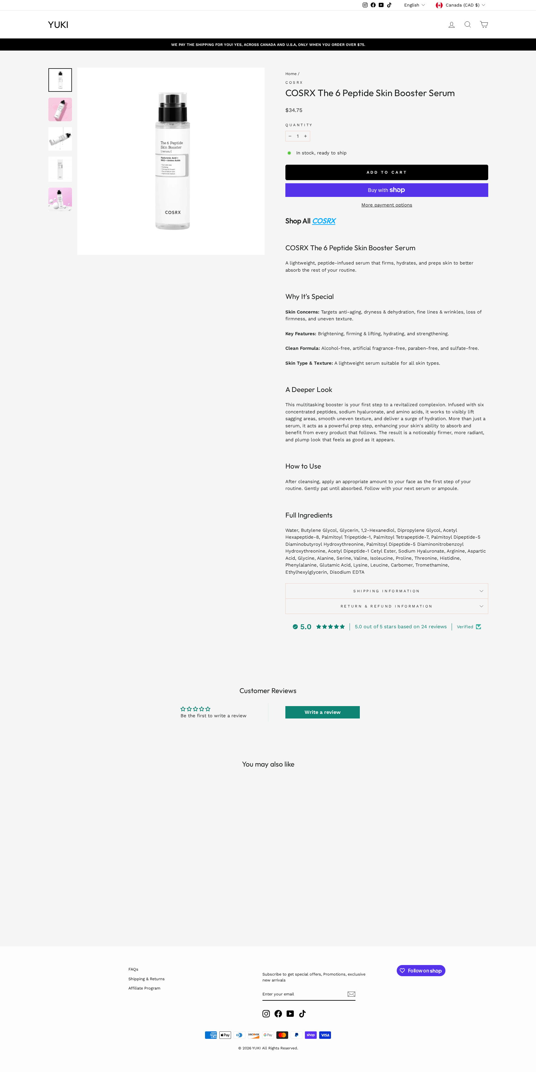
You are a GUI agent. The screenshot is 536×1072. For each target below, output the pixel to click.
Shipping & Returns (146, 978)
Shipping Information (386, 591)
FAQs (133, 969)
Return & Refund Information (387, 606)
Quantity (299, 125)
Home (291, 73)
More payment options (386, 205)
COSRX (294, 82)
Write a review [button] (323, 712)
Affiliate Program (144, 988)
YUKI (58, 24)
